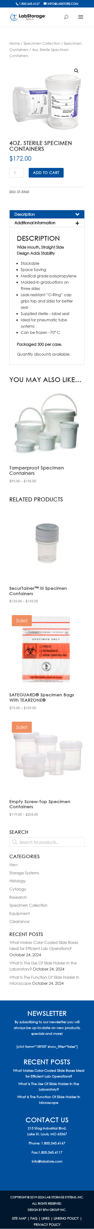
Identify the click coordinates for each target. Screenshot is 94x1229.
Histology (17, 880)
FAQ (33, 1218)
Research (18, 897)
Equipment (19, 913)
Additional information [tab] (34, 222)
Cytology (17, 888)
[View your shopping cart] (68, 19)
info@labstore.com (47, 1161)
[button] (76, 70)
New (13, 864)
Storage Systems (24, 872)
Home (14, 43)
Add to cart (46, 172)
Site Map (19, 1218)
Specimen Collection (42, 43)
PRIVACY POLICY (47, 1224)
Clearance (19, 921)
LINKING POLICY (66, 1218)
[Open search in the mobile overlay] (47, 842)
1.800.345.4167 (53, 1143)
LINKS (45, 1218)
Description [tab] (24, 214)
